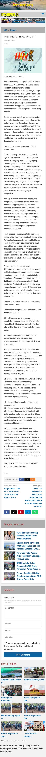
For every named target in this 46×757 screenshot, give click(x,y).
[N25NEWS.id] (10, 14)
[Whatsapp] (35, 512)
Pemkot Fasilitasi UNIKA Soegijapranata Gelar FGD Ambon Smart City (29, 576)
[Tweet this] (14, 512)
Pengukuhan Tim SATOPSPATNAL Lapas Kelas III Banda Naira (12, 491)
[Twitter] (27, 479)
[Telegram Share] (28, 512)
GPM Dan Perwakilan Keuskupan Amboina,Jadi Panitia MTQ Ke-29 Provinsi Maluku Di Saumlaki (33, 496)
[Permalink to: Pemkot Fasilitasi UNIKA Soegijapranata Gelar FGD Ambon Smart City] (9, 576)
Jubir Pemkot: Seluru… (30, 735)
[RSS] (32, 479)
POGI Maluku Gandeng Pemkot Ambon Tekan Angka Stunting (27, 535)
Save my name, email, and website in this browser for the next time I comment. (22, 646)
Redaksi (24, 741)
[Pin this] (21, 512)
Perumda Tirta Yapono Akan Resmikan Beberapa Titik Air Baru (28, 555)
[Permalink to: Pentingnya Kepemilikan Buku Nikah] (11, 690)
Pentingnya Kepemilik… (6, 699)
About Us (16, 741)
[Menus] (43, 14)
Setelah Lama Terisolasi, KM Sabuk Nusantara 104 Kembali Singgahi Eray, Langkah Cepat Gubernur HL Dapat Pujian (28, 548)
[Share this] (7, 512)
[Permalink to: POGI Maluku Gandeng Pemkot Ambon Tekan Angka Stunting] (9, 535)
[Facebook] (21, 479)
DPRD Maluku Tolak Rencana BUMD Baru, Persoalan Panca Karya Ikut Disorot (29, 567)
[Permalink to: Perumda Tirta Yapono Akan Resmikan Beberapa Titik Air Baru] (9, 555)
